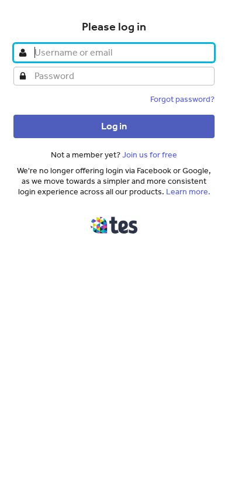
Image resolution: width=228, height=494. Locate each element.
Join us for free (149, 155)
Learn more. (188, 192)
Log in (114, 126)
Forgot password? (182, 99)
